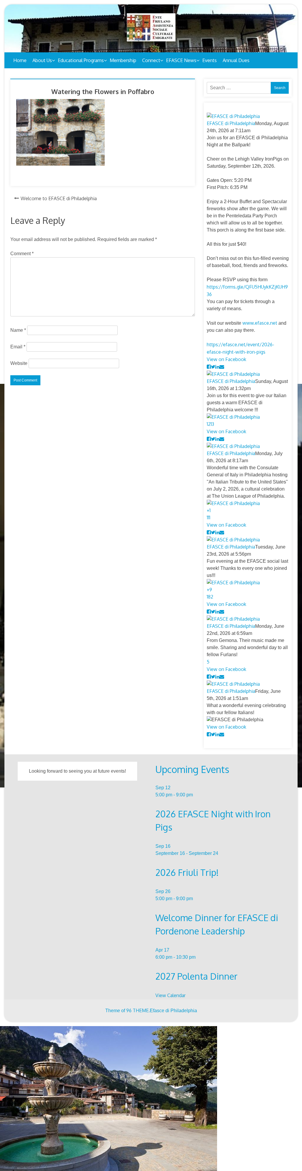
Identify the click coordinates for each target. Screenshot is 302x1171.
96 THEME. (138, 1010)
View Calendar (170, 995)
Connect (151, 60)
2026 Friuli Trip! (187, 872)
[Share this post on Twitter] (213, 367)
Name (18, 330)
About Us (42, 60)
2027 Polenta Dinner (196, 976)
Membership (123, 60)
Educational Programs (81, 60)
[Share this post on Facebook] (209, 367)
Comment (22, 253)
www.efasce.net (259, 323)
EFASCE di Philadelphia (231, 123)
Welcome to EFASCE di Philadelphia (59, 198)
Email (17, 346)
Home (20, 60)
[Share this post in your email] (221, 367)
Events (209, 60)
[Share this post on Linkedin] (217, 367)
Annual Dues (236, 60)
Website (18, 363)
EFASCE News (181, 60)
